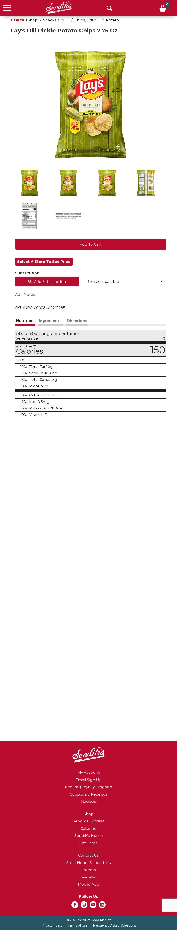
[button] (29, 183)
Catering (89, 828)
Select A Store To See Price (43, 261)
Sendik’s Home (88, 835)
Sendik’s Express (88, 821)
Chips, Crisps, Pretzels (94, 20)
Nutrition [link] (25, 321)
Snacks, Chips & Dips (62, 20)
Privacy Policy (51, 925)
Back (18, 20)
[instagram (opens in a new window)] (84, 906)
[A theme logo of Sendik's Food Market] (59, 7)
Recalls (88, 877)
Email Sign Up (89, 780)
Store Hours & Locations (88, 862)
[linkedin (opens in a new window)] (102, 906)
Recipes (88, 801)
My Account (88, 772)
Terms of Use (78, 925)
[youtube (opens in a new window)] (93, 906)
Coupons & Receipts (88, 794)
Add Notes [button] (25, 294)
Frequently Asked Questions (114, 925)
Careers (88, 870)
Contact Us (88, 855)
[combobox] (124, 281)
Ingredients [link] (50, 321)
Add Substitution (50, 281)
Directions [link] (77, 321)
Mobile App (88, 884)
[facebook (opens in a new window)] (74, 906)
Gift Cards (88, 843)
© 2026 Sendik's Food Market (88, 920)
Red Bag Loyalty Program (88, 787)
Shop (33, 20)
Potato (112, 20)
